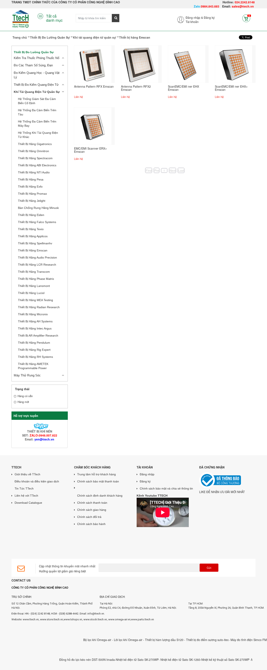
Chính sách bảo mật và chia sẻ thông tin (166, 488)
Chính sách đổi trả (89, 517)
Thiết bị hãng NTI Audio (34, 172)
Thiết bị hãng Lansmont (34, 286)
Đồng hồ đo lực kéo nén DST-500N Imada (78, 659)
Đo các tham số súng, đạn (33, 65)
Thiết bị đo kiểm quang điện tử (36, 84)
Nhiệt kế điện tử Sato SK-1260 (171, 659)
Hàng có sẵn (25, 396)
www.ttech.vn (31, 619)
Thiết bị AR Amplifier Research (38, 335)
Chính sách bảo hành (91, 524)
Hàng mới (23, 402)
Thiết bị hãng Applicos (33, 236)
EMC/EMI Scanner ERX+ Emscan (90, 150)
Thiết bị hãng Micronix (33, 314)
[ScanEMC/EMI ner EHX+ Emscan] (233, 64)
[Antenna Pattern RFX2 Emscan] (140, 64)
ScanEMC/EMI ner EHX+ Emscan (231, 88)
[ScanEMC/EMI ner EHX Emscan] (186, 64)
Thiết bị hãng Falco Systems (37, 222)
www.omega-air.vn (119, 619)
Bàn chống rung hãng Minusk (38, 207)
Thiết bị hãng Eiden (31, 215)
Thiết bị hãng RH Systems (35, 356)
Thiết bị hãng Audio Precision (37, 257)
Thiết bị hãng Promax (32, 193)
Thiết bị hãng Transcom (34, 271)
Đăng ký (209, 17)
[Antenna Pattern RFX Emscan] (93, 64)
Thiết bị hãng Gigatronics (35, 144)
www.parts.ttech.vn (142, 619)
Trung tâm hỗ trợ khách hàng (96, 474)
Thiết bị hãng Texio (31, 229)
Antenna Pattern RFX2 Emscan (136, 88)
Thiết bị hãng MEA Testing (35, 300)
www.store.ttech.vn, (52, 619)
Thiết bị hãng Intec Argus (35, 328)
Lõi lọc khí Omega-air (119, 640)
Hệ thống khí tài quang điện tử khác (38, 135)
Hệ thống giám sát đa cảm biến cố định (37, 101)
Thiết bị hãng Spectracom (35, 158)
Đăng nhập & (194, 17)
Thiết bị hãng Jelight (31, 200)
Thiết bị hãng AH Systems (35, 321)
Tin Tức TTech (24, 488)
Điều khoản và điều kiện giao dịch (37, 481)
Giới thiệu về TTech (27, 474)
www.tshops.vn (73, 619)
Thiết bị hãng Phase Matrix (36, 278)
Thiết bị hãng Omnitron (33, 151)
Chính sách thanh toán (92, 502)
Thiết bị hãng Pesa (30, 179)
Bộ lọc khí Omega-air (88, 640)
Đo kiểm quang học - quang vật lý (36, 75)
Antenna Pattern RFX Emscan (94, 86)
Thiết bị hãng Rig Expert (34, 349)
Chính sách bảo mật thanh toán (98, 481)
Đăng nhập (147, 474)
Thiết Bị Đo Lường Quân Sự (50, 37)
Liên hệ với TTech (26, 495)
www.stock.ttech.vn (95, 619)
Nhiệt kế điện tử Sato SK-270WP (128, 659)
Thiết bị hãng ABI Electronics (37, 165)
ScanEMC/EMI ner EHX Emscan (183, 88)
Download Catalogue (28, 502)
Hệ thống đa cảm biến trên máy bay (37, 123)
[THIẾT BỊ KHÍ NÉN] (39, 426)
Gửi (209, 567)
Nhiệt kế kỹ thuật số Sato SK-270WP (216, 659)
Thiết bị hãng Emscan (32, 250)
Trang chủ (20, 37)
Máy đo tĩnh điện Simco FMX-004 (244, 640)
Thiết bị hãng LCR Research (37, 264)
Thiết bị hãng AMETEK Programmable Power (33, 366)
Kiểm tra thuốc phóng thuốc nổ (36, 58)
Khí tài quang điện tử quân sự (94, 37)
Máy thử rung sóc (27, 375)
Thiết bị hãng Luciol (31, 293)
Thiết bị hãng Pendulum (34, 342)
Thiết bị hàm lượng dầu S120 (155, 640)
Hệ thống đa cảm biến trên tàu (37, 112)
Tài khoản (192, 22)
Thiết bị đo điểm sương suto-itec (198, 640)
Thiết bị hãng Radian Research (39, 307)
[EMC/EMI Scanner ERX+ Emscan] (93, 126)
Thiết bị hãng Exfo (30, 186)
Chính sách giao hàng (91, 509)
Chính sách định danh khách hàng (99, 495)
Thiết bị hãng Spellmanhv (35, 243)
